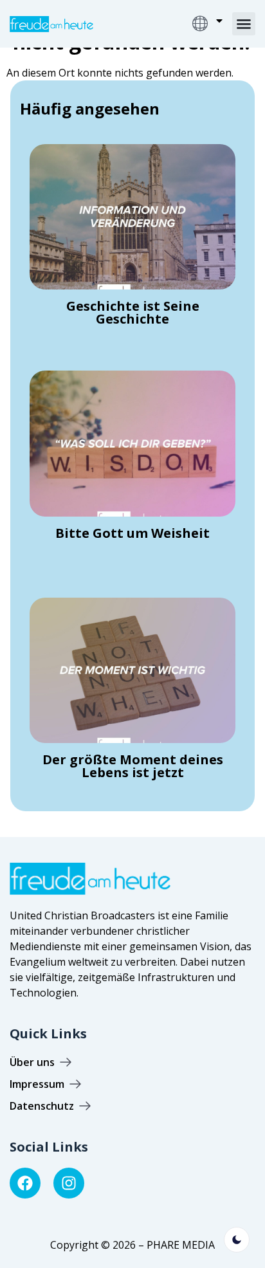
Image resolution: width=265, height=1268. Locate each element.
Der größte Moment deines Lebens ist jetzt (132, 766)
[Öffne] (219, 20)
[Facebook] (25, 1183)
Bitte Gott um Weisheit (132, 533)
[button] (243, 23)
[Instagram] (68, 1183)
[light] (237, 1240)
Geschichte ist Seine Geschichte (132, 312)
